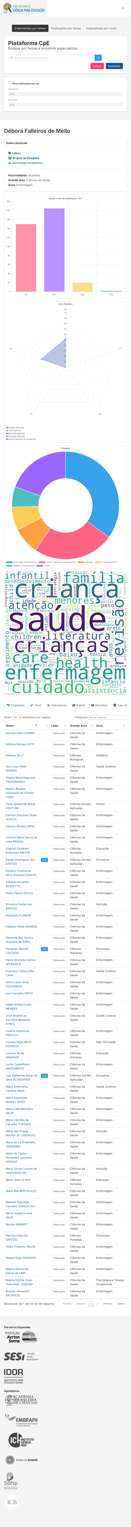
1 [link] (91, 1303)
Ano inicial (13, 89)
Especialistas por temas (30, 28)
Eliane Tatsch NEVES (19, 893)
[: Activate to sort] (44, 726)
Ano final (12, 100)
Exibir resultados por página (27, 717)
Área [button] (99, 725)
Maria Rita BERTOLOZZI (21, 1191)
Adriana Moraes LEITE (20, 744)
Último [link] (121, 1303)
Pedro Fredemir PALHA (20, 1246)
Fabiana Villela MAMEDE (21, 926)
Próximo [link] (108, 1303)
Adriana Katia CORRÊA (20, 733)
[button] (123, 8)
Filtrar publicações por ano (25, 83)
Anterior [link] (81, 1303)
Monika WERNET (16, 1224)
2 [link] (97, 1303)
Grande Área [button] (78, 725)
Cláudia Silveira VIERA (20, 826)
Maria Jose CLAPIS (18, 1179)
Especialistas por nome (101, 28)
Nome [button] (10, 725)
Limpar (97, 66)
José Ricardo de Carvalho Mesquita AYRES (18, 1020)
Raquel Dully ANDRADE (21, 1257)
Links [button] (54, 725)
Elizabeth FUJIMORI (18, 915)
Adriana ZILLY (15, 755)
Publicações (59, 733)
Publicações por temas (66, 28)
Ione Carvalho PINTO (19, 993)
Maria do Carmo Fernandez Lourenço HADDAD (19, 1157)
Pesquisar (114, 66)
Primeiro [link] (67, 1303)
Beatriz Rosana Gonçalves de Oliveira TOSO (20, 793)
